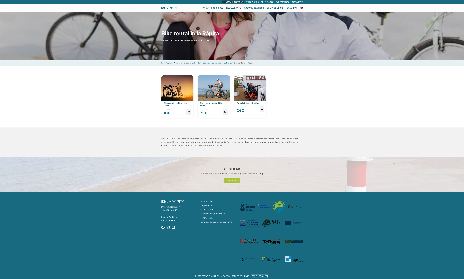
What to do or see (213, 8)
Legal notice (206, 205)
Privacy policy (207, 201)
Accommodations (254, 8)
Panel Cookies (259, 276)
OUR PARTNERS (282, 2)
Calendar (292, 8)
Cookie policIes (207, 209)
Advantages (267, 2)
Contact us (297, 2)
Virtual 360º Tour (234, 2)
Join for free (232, 181)
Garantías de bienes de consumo (216, 222)
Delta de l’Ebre (275, 8)
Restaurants (233, 8)
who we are (252, 2)
